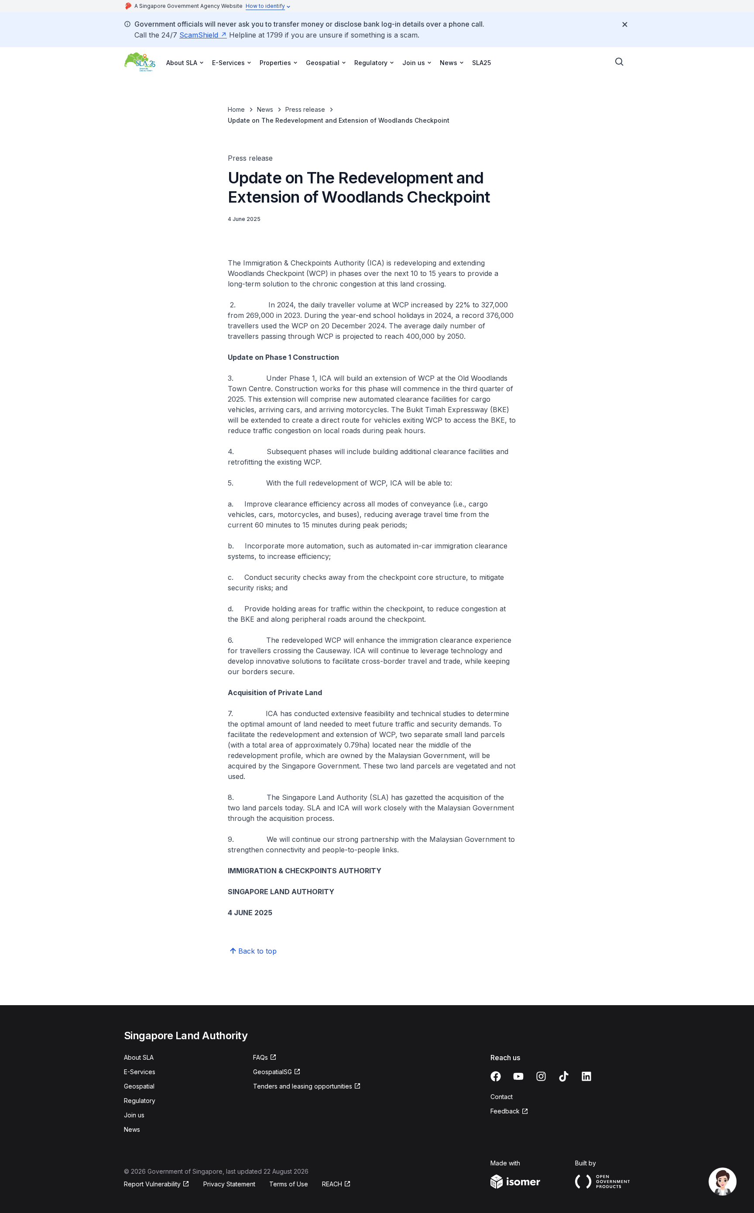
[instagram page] (541, 1076)
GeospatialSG (272, 1071)
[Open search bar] (619, 62)
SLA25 (481, 62)
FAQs (260, 1057)
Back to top (257, 951)
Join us (134, 1115)
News (265, 109)
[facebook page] (495, 1076)
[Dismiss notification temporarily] (624, 24)
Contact (501, 1096)
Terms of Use (288, 1184)
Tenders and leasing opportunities (302, 1086)
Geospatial (139, 1086)
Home (236, 109)
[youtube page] (518, 1076)
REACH (332, 1184)
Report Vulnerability (152, 1184)
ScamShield (198, 35)
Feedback (505, 1111)
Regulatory (139, 1100)
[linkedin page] (586, 1076)
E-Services (139, 1071)
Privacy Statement (229, 1184)
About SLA (139, 1057)
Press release (305, 109)
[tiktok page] (564, 1076)
